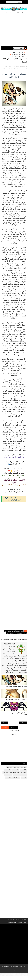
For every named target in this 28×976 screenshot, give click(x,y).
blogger (5, 727)
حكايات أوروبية (23, 769)
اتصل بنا (18, 919)
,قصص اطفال (17, 68)
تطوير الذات (16, 767)
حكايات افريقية (12, 52)
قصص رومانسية (8, 775)
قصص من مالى (14, 54)
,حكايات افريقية (23, 68)
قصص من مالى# (10, 633)
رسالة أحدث (23, 722)
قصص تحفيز (5, 772)
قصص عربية (23, 777)
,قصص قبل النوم (10, 68)
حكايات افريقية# (11, 631)
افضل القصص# (19, 631)
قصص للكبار (8, 777)
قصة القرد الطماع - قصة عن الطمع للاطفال (16, 699)
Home (25, 52)
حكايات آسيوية (9, 767)
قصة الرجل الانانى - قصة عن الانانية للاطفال (16, 686)
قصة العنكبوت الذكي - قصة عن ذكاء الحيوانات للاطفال (16, 713)
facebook (13, 727)
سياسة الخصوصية (12, 922)
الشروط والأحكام (22, 922)
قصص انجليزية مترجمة (14, 772)
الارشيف (24, 919)
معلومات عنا (11, 919)
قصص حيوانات (16, 775)
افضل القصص (20, 52)
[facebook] (14, 971)
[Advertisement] (14, 30)
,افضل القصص (8, 66)
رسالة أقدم (4, 722)
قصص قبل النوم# (19, 633)
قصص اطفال (5, 52)
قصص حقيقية (23, 775)
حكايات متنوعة (8, 769)
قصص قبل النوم (22, 54)
